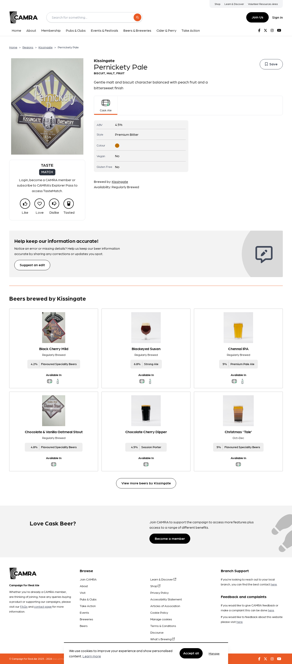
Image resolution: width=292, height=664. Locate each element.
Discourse (157, 632)
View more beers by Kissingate (146, 483)
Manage (214, 653)
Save (273, 64)
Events (84, 612)
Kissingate (45, 47)
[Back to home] (23, 17)
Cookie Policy (159, 612)
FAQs (24, 606)
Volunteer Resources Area (263, 3)
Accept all (191, 653)
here (274, 584)
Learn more (92, 656)
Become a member (170, 538)
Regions (27, 47)
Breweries (86, 619)
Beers (84, 625)
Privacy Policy (159, 592)
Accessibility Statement (166, 599)
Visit (83, 592)
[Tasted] (68, 203)
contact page (43, 606)
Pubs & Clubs (88, 599)
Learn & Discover (234, 3)
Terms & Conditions (163, 625)
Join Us (257, 17)
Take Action (88, 605)
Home (13, 47)
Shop (217, 3)
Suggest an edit (32, 265)
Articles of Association (165, 605)
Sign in (277, 17)
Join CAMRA (88, 579)
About (84, 586)
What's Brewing (161, 639)
